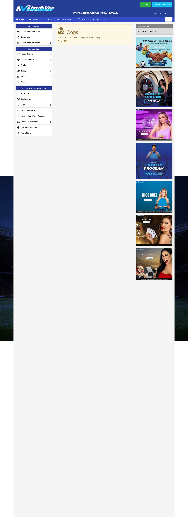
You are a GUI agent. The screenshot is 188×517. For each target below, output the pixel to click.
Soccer (23, 76)
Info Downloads (27, 110)
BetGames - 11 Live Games (94, 19)
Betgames (25, 37)
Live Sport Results (28, 127)
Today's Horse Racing (30, 31)
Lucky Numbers (27, 59)
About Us (24, 93)
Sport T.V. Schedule (29, 121)
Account (35, 19)
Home (21, 19)
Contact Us (25, 99)
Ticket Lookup (66, 19)
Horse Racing (26, 54)
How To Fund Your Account (32, 116)
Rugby (23, 71)
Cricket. (24, 65)
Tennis (23, 82)
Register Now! (162, 5)
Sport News (25, 133)
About (49, 19)
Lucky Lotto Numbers (30, 42)
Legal (22, 104)
